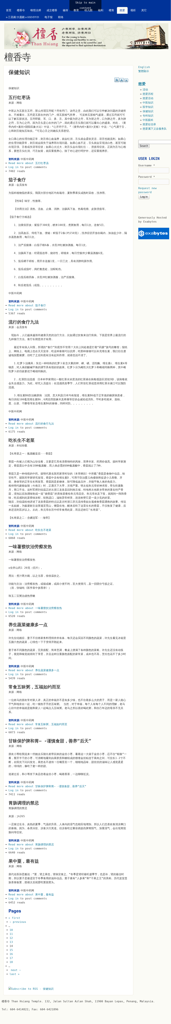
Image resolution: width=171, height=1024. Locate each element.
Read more (29, 163)
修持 (65, 10)
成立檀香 (52, 10)
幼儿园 (88, 10)
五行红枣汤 (19, 97)
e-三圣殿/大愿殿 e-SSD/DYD (22, 17)
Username (146, 165)
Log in (14, 167)
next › (16, 970)
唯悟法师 (35, 10)
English (144, 67)
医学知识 (148, 107)
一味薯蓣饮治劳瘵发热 (30, 546)
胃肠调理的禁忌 (24, 802)
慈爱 (122, 10)
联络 (60, 17)
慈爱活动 (148, 98)
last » (15, 974)
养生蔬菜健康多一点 (28, 624)
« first (14, 917)
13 (11, 942)
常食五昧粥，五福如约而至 (35, 686)
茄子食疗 (17, 179)
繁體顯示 (143, 71)
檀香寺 (21, 10)
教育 (76, 10)
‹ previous (18, 922)
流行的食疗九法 (24, 322)
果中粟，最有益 (24, 861)
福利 (100, 10)
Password (146, 176)
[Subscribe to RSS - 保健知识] (31, 988)
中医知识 (148, 102)
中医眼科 (148, 120)
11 (11, 934)
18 (11, 962)
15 (11, 950)
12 (11, 938)
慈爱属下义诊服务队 (155, 128)
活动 (145, 89)
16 (11, 954)
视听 (133, 10)
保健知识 (148, 111)
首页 (8, 10)
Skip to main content (85, 5)
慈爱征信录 (149, 124)
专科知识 (148, 115)
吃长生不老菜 (22, 440)
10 (11, 930)
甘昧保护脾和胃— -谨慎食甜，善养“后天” (50, 740)
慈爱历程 (148, 93)
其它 (144, 10)
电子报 (49, 17)
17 (11, 958)
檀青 (111, 10)
